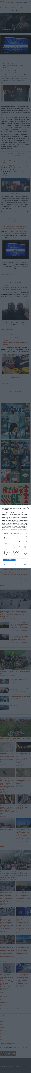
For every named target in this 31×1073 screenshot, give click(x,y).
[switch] (25, 536)
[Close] (28, 508)
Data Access (15, 564)
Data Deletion (7, 564)
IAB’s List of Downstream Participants (17, 529)
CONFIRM (9, 559)
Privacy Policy (24, 564)
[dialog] (15, 536)
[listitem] (15, 533)
